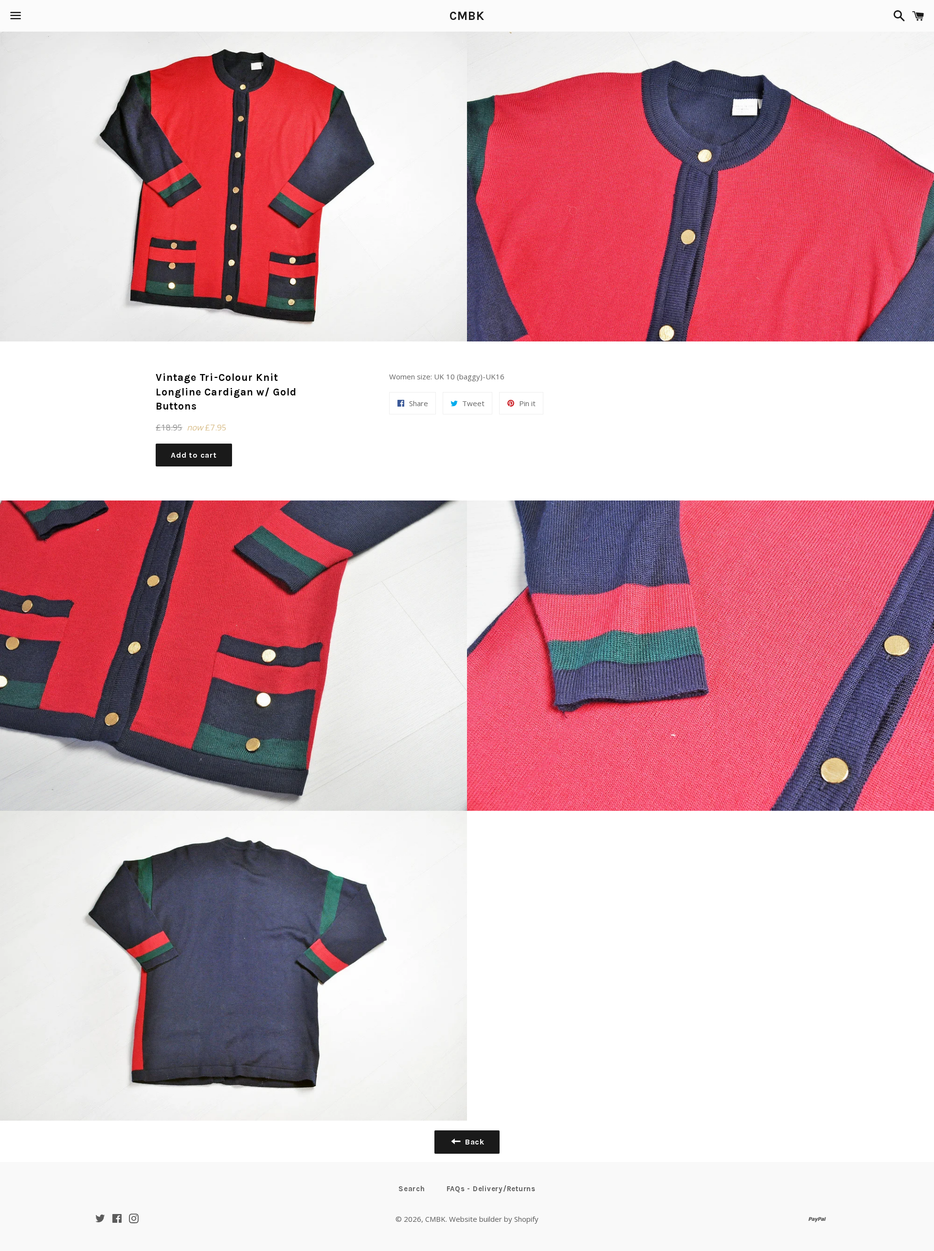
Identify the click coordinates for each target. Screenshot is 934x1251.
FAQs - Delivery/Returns (491, 1188)
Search (411, 1188)
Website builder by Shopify (494, 1219)
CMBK (467, 16)
